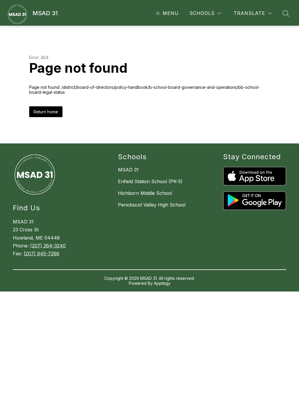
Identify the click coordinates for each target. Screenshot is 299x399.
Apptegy (162, 283)
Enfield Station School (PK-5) (150, 181)
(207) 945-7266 (41, 253)
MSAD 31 (128, 170)
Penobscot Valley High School (151, 205)
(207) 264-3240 (48, 246)
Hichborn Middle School (145, 193)
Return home (46, 111)
